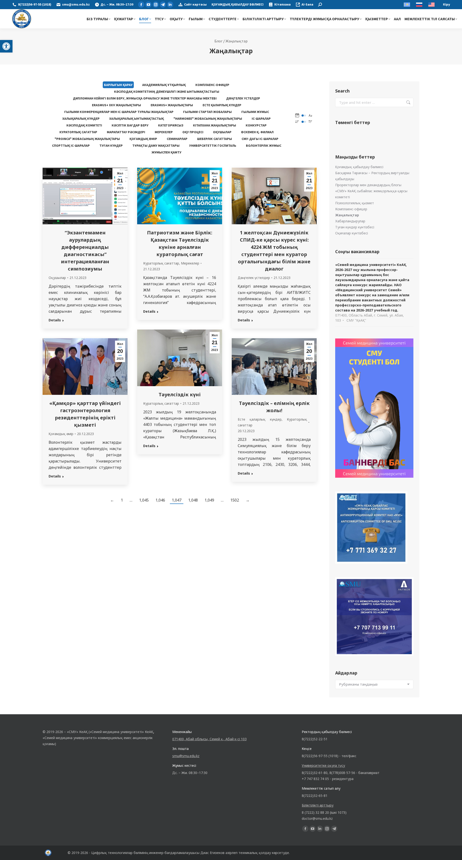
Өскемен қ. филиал (257, 132)
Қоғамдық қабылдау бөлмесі (359, 167)
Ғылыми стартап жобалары (207, 112)
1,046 (160, 500)
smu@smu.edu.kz (76, 4)
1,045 (144, 500)
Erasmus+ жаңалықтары (172, 105)
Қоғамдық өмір (143, 139)
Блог (218, 41)
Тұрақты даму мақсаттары (156, 145)
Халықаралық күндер (81, 118)
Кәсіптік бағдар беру (130, 125)
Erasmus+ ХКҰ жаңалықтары (116, 105)
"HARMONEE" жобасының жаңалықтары (207, 118)
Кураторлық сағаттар (78, 132)
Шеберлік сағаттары (214, 139)
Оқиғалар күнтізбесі (351, 233)
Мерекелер (164, 132)
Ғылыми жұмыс (255, 112)
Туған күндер (111, 145)
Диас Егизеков (212, 852)
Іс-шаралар (261, 118)
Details (55, 320)
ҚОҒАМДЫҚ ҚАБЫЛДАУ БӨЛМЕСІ (237, 4)
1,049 (209, 500)
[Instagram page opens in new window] (156, 4)
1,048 (193, 500)
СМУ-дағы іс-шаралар (260, 139)
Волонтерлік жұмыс (263, 145)
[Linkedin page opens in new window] (170, 4)
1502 (234, 500)
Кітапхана (282, 4)
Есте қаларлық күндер (222, 105)
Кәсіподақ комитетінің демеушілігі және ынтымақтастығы (166, 91)
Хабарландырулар (350, 221)
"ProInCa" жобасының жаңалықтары (87, 139)
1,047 (176, 500)
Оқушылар (222, 132)
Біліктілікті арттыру (318, 805)
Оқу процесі (192, 132)
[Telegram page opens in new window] (163, 4)
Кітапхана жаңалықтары (214, 125)
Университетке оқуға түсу (323, 765)
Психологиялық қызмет (354, 203)
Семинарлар (177, 139)
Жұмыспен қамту (166, 152)
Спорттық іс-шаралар (71, 145)
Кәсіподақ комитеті (84, 125)
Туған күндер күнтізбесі (354, 227)
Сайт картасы (195, 4)
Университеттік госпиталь (212, 145)
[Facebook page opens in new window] (141, 4)
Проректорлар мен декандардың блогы (368, 185)
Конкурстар (256, 125)
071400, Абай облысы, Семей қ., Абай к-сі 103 (209, 739)
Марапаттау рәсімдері (126, 132)
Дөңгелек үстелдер (243, 98)
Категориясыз (170, 125)
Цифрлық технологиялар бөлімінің (119, 852)
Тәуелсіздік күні (180, 394)
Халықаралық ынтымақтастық (136, 118)
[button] (6, 46)
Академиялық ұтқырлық (164, 85)
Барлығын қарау (118, 85)
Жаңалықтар (236, 41)
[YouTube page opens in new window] (148, 4)
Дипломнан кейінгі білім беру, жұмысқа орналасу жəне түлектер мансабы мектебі (145, 98)
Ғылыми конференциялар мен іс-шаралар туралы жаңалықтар (118, 112)
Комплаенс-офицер (212, 85)
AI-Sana (307, 4)
